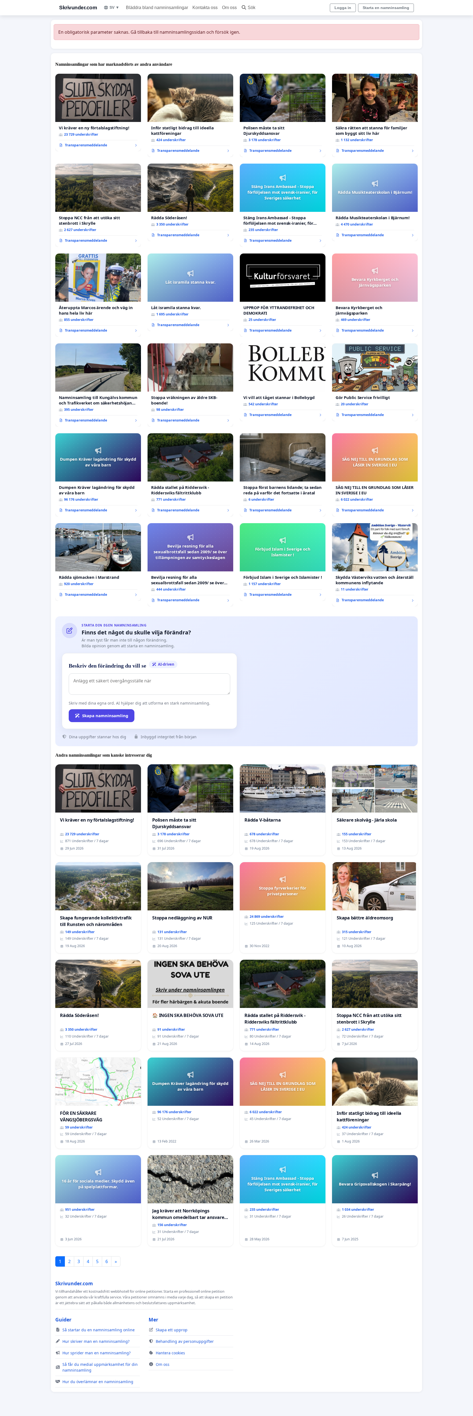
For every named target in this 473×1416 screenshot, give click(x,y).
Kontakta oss (205, 7)
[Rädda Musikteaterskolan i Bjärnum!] (375, 202)
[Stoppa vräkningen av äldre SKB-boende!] (190, 385)
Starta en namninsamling (386, 7)
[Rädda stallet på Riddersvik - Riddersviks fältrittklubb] (190, 475)
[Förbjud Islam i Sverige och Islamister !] (282, 562)
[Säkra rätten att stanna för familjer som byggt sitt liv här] (375, 115)
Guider (63, 1319)
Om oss (229, 7)
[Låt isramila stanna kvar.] (190, 292)
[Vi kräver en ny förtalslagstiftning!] (98, 113)
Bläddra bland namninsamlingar (157, 7)
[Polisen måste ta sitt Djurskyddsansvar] (282, 115)
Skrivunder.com (78, 7)
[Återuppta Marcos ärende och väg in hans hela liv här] (98, 295)
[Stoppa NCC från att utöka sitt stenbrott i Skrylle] (98, 205)
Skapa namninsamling (105, 715)
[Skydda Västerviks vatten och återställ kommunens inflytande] (375, 564)
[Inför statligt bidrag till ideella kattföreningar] (190, 115)
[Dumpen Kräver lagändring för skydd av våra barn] (98, 475)
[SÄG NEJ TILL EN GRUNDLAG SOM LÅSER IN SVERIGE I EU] (375, 475)
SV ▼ (114, 7)
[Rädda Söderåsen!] (190, 202)
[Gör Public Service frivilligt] (375, 382)
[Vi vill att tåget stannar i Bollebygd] (282, 382)
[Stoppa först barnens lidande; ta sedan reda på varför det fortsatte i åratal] (282, 475)
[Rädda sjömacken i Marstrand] (98, 562)
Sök (251, 7)
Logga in (342, 7)
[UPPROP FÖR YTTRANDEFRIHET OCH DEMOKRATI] (282, 295)
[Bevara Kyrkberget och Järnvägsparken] (375, 295)
